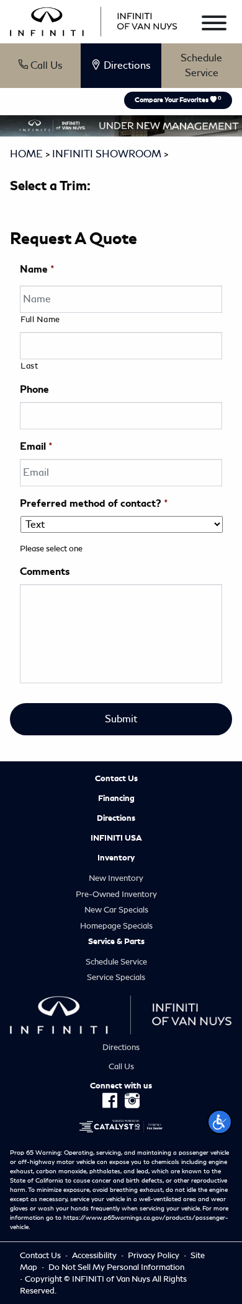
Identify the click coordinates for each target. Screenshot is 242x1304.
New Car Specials (116, 909)
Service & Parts (116, 942)
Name (37, 269)
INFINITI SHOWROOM (106, 154)
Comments (44, 572)
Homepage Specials (116, 925)
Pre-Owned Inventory (116, 894)
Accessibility (95, 1255)
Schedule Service (201, 65)
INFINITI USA (116, 838)
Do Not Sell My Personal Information (116, 1267)
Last (29, 365)
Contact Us (116, 779)
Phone (34, 389)
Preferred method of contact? (94, 503)
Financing (116, 798)
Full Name (40, 319)
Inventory (116, 858)
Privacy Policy (154, 1255)
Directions (116, 818)
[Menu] (214, 25)
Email (36, 446)
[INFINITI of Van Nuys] (93, 19)
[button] (219, 1121)
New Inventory (116, 878)
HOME (26, 154)
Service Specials (116, 977)
